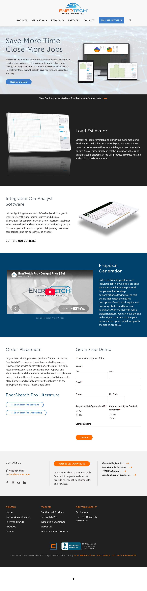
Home (9, 512)
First (78, 371)
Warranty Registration (112, 463)
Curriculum (82, 512)
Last (111, 371)
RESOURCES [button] (57, 20)
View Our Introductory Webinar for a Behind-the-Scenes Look (70, 98)
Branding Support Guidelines (116, 475)
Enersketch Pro (49, 517)
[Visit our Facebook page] (7, 482)
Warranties (47, 526)
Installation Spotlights (53, 521)
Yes (80, 411)
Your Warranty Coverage (114, 467)
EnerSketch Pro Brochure (26, 404)
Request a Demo (18, 82)
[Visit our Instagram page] (12, 482)
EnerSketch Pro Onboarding (28, 412)
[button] (130, 20)
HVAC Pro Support (111, 471)
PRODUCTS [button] (21, 20)
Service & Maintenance (18, 517)
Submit (84, 437)
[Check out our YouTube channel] (18, 482)
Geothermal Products (52, 512)
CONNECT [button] (89, 20)
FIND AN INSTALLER (111, 20)
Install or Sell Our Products (71, 463)
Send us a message (19, 474)
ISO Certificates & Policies (124, 555)
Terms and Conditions (84, 555)
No (80, 414)
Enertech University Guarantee (86, 518)
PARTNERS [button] (74, 20)
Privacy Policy (103, 555)
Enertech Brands (15, 521)
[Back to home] (73, 8)
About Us (11, 526)
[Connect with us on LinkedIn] (24, 482)
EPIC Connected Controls (54, 531)
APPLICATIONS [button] (39, 20)
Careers (10, 531)
